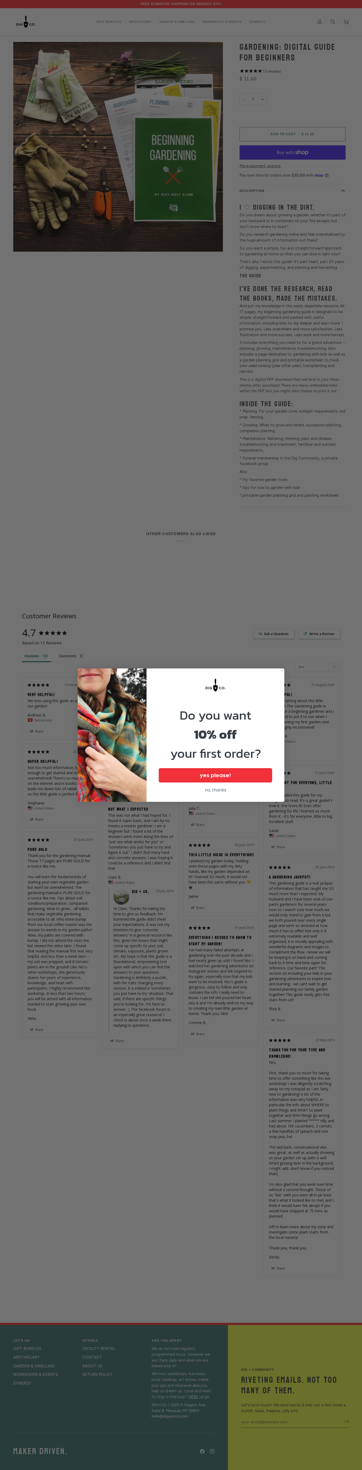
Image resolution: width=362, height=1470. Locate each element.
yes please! (215, 775)
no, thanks (215, 790)
